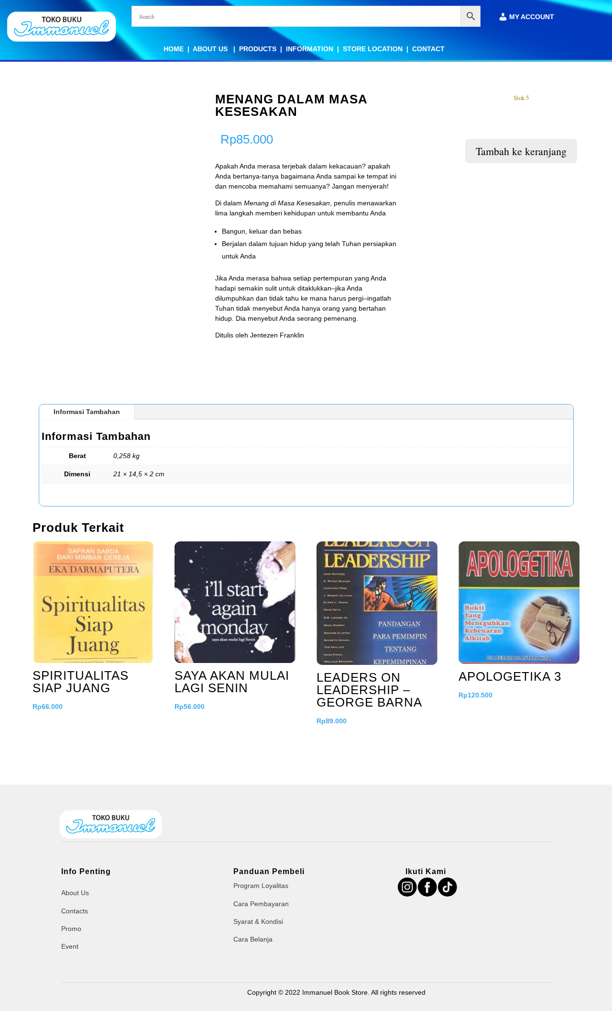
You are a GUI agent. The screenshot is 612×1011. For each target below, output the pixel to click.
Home (174, 49)
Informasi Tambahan (87, 412)
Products (257, 49)
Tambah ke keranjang (521, 151)
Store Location (373, 49)
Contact (428, 49)
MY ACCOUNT (531, 17)
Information (309, 49)
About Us (211, 49)
